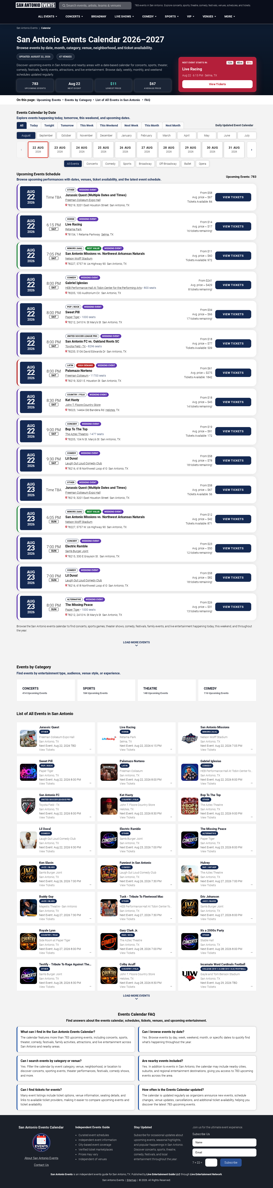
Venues (208, 16)
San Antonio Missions (81, 254)
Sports (170, 16)
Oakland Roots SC (106, 341)
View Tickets (217, 84)
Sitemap (131, 1180)
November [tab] (86, 135)
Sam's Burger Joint (76, 551)
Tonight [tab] (49, 125)
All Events (46, 16)
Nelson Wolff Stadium (78, 258)
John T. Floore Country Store (83, 404)
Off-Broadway (168, 163)
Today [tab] (34, 125)
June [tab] (227, 135)
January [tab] (126, 135)
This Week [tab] (86, 125)
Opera (202, 163)
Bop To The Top (76, 429)
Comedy (148, 16)
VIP (189, 16)
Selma (105, 234)
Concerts (73, 16)
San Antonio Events (27, 28)
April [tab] (186, 135)
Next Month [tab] (173, 125)
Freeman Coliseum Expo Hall (83, 200)
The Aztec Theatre (76, 434)
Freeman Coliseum (76, 375)
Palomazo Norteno (78, 371)
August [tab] (26, 135)
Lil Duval (71, 458)
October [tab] (66, 135)
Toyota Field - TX (75, 346)
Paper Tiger (72, 317)
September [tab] (46, 135)
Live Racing (73, 224)
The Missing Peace (79, 605)
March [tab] (167, 135)
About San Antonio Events (41, 1158)
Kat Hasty (72, 400)
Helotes (110, 410)
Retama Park (73, 229)
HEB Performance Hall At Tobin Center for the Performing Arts (103, 287)
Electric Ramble (76, 546)
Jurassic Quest (76, 195)
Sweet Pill (72, 312)
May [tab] (206, 135)
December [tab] (106, 135)
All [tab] (21, 125)
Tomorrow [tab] (67, 125)
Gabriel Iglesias (76, 283)
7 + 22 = (197, 1162)
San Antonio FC (76, 341)
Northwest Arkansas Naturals (123, 254)
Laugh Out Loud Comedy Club (83, 463)
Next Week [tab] (131, 125)
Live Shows (123, 16)
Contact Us (41, 1165)
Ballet (187, 163)
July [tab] (247, 135)
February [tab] (146, 135)
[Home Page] (35, 5)
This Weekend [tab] (109, 125)
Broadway (98, 16)
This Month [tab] (152, 125)
